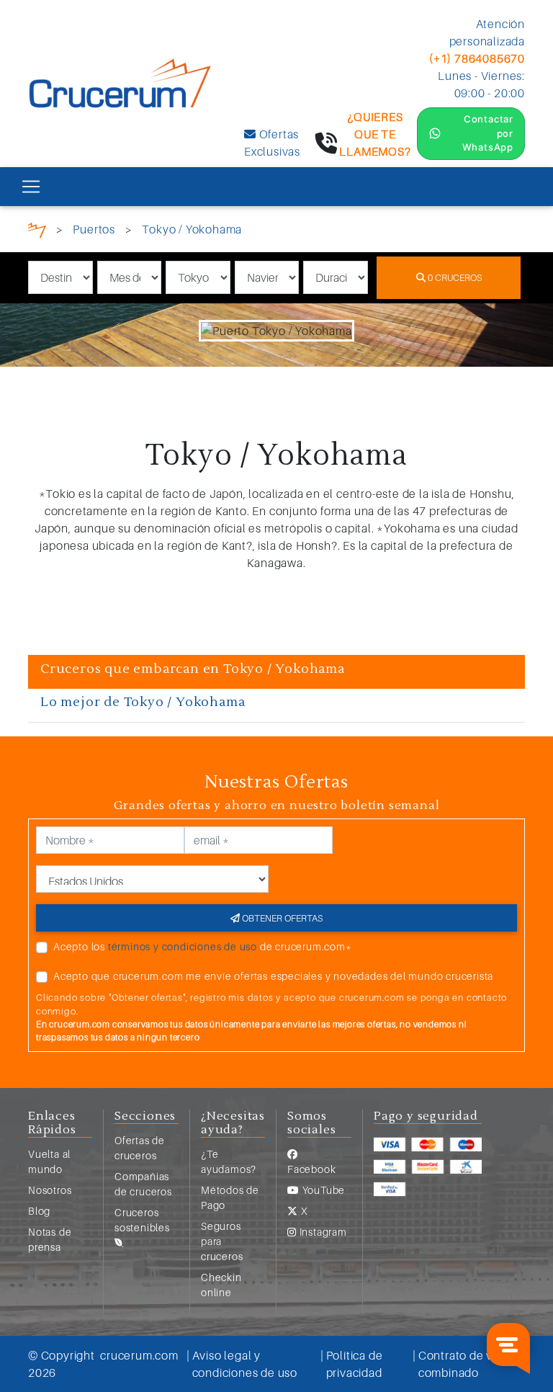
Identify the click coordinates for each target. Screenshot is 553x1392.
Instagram (322, 1232)
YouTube (322, 1190)
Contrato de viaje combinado (465, 1364)
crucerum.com (139, 1355)
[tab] (276, 672)
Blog (39, 1211)
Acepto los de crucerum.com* (202, 946)
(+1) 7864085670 (477, 58)
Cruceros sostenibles (142, 1219)
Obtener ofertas (281, 918)
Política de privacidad (354, 1364)
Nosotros (49, 1190)
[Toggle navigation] (31, 186)
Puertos (94, 229)
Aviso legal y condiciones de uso (244, 1364)
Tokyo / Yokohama (192, 229)
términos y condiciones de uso (182, 946)
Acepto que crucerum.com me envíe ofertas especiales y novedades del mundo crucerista (273, 976)
